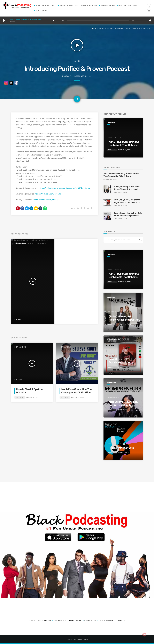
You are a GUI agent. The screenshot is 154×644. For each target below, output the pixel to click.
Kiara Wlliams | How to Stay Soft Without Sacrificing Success (127, 214)
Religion (64, 380)
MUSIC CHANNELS (68, 6)
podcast (66, 76)
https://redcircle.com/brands (48, 194)
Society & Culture (115, 137)
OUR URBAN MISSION (127, 6)
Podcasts (110, 28)
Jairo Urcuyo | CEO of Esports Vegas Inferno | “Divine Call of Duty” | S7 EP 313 (127, 201)
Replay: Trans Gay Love (121, 447)
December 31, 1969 (83, 76)
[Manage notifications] (144, 634)
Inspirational (119, 28)
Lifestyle (111, 122)
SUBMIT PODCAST (89, 6)
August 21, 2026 (124, 150)
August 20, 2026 (120, 206)
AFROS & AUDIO (108, 6)
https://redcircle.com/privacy (45, 199)
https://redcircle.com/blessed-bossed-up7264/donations (64, 188)
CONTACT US (41, 11)
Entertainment (113, 340)
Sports (111, 354)
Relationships (114, 312)
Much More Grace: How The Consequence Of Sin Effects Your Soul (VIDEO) (77, 392)
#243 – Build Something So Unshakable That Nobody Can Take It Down (37, 19)
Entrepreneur (114, 397)
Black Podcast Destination (46, 6)
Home (94, 28)
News (109, 425)
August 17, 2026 (32, 397)
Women (101, 28)
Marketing (111, 382)
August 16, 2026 (77, 397)
